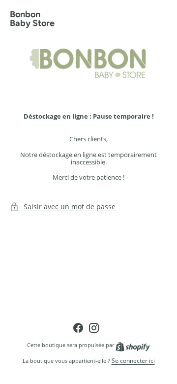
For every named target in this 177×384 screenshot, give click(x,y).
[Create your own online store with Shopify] (133, 345)
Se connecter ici (133, 360)
